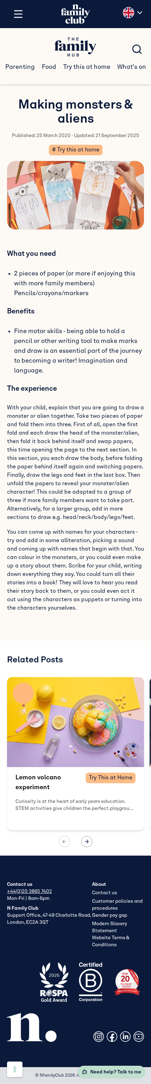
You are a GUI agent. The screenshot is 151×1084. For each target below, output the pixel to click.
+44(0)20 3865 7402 (29, 891)
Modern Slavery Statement (109, 927)
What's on (131, 67)
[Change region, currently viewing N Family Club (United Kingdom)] (133, 12)
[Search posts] (137, 49)
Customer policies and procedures (117, 905)
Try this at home (86, 67)
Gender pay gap (109, 915)
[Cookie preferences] (14, 1069)
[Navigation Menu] (18, 14)
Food (49, 67)
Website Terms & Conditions (110, 941)
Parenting (20, 67)
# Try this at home (75, 150)
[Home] (75, 14)
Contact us (104, 892)
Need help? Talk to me (115, 1072)
